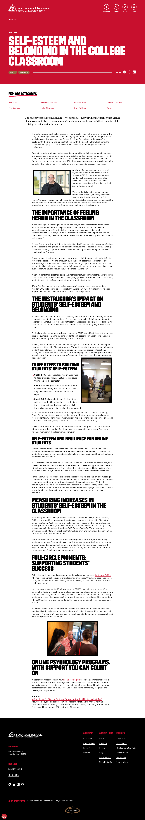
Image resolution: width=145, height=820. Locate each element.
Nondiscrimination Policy (126, 748)
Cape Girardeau (89, 738)
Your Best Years (14, 108)
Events (102, 748)
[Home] (28, 8)
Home (10, 20)
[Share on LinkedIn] (134, 72)
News (101, 738)
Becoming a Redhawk (49, 102)
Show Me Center (106, 762)
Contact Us (13, 775)
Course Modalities (34, 800)
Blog (19, 20)
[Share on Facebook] (124, 72)
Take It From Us (47, 108)
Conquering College (114, 102)
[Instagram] (14, 784)
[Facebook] (9, 784)
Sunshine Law (122, 762)
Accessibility (121, 743)
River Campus (89, 743)
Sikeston (86, 752)
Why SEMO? (13, 102)
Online (109, 108)
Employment (121, 738)
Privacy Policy (122, 752)
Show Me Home (80, 108)
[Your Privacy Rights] (4, 816)
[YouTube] (22, 784)
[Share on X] (129, 72)
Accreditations (105, 757)
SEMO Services (80, 102)
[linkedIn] (18, 784)
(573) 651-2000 (15, 769)
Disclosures (121, 757)
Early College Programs (64, 800)
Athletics (103, 743)
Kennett (86, 748)
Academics (48, 800)
